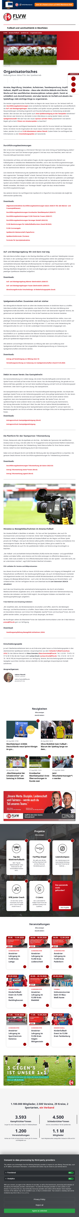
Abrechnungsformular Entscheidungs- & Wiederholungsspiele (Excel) (30, 290)
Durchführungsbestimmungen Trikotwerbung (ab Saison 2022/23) (29, 466)
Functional (11, 1173)
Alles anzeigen (39, 712)
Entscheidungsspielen (26, 134)
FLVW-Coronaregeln (13, 228)
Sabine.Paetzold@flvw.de (22, 679)
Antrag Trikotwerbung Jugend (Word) (19, 474)
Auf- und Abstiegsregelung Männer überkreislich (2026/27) (27, 282)
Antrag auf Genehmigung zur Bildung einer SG (22, 359)
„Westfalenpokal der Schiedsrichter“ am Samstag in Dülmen (15, 776)
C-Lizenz (39, 897)
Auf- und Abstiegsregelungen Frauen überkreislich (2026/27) (27, 286)
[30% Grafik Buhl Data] (39, 4)
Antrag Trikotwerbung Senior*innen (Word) (21, 470)
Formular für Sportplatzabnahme (18, 240)
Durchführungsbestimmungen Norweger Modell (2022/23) (27, 220)
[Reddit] (21, 80)
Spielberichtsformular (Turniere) (17, 236)
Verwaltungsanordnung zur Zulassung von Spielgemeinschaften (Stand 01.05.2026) (35, 363)
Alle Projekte (65, 907)
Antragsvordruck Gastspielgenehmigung (20, 424)
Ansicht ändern (39, 715)
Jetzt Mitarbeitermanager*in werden (62, 776)
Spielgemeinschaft (10, 119)
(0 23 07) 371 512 (20, 681)
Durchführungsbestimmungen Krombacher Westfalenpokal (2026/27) (31, 212)
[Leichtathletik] (73, 84)
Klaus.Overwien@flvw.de (47, 653)
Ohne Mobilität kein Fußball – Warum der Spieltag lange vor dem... (54, 746)
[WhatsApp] (5, 80)
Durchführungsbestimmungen (17, 106)
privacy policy (24, 1193)
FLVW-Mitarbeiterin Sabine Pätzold (35, 131)
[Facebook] (10, 80)
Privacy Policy (39, 1199)
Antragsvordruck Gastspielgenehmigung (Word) (23, 420)
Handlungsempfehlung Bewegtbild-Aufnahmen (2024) (25, 632)
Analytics (11, 1179)
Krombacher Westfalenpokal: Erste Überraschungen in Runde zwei (39, 777)
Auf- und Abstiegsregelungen (16, 108)
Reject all (39, 1205)
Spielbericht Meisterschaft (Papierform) (20, 232)
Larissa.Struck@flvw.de (48, 656)
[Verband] (73, 90)
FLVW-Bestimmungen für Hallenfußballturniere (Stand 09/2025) (29, 224)
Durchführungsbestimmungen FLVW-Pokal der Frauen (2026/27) (29, 216)
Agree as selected (39, 1211)
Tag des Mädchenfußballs (16, 858)
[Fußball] (73, 79)
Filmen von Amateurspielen (27, 121)
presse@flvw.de (9, 622)
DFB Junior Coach (16, 897)
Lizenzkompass (62, 857)
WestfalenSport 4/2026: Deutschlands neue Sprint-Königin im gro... (22, 746)
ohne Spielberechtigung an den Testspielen (51, 114)
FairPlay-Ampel (39, 857)
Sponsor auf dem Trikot (43, 119)
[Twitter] (16, 80)
